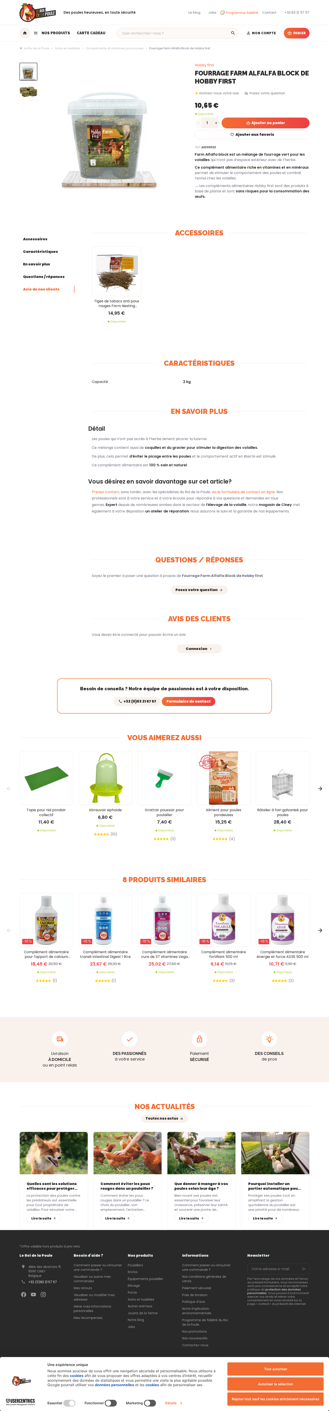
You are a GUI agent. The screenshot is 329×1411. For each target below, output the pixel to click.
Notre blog (136, 1320)
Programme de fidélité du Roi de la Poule (205, 1322)
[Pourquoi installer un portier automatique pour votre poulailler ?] (275, 1153)
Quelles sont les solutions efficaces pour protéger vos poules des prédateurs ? (53, 1186)
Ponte (132, 1292)
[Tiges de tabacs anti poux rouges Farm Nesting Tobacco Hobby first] (116, 271)
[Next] (173, 133)
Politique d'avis (193, 1301)
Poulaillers (135, 1265)
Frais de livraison (194, 1295)
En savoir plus (36, 264)
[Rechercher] (233, 33)
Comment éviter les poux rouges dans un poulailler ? (126, 1186)
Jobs (131, 1327)
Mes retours (83, 1288)
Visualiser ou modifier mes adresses (94, 1297)
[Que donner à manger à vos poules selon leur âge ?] (201, 1153)
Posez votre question (267, 93)
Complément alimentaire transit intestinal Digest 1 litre (105, 954)
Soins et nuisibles (67, 48)
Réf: (198, 147)
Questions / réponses (44, 276)
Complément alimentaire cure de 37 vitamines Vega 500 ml (164, 954)
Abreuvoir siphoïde (105, 810)
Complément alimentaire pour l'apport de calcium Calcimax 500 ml (46, 954)
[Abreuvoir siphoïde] (105, 778)
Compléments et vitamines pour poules (114, 48)
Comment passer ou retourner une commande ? (98, 1267)
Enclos (133, 1272)
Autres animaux (140, 1306)
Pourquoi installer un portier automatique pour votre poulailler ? (273, 1186)
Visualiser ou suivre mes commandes (92, 1279)
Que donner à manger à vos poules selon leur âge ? (201, 1186)
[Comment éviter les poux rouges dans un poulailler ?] (127, 1153)
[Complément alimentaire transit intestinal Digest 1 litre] (105, 920)
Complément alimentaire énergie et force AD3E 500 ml (282, 954)
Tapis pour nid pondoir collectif (46, 812)
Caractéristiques (40, 251)
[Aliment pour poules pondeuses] (223, 778)
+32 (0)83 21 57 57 (42, 1282)
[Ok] (304, 1269)
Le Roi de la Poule (36, 48)
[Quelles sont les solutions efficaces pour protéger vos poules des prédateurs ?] (53, 1153)
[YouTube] (33, 1295)
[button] (51, 33)
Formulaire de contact (189, 701)
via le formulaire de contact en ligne (243, 492)
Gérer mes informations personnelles (92, 1308)
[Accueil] (24, 33)
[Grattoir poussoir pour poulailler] (164, 778)
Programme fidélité (242, 12)
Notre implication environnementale (196, 1311)
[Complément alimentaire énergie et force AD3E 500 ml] (283, 920)
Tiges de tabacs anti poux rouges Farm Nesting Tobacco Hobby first (116, 303)
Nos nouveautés (194, 1338)
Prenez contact (105, 492)
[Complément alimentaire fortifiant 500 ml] (223, 920)
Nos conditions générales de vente (204, 1279)
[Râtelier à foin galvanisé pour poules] (283, 778)
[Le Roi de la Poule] (37, 12)
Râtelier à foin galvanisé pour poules (282, 812)
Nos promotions (194, 1331)
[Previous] (46, 133)
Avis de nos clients (41, 289)
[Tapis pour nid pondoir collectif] (46, 778)
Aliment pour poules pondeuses (223, 812)
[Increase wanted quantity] (216, 123)
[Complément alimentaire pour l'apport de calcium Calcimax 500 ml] (46, 920)
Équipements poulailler (145, 1279)
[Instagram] (43, 1295)
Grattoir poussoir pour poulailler (164, 812)
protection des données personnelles (274, 1291)
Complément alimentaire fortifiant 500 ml (223, 954)
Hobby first (204, 65)
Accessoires (35, 239)
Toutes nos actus (161, 1118)
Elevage (134, 1285)
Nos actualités (165, 1106)
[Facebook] (23, 1295)
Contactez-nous (195, 1345)
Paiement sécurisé (196, 1288)
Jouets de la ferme (143, 1313)
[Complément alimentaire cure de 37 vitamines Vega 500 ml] (164, 920)
